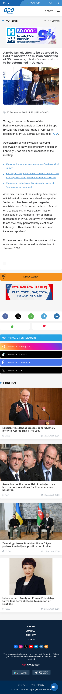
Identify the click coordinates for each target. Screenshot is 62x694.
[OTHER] (57, 11)
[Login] (57, 3)
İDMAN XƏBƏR (31, 276)
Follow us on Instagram (19, 346)
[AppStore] (41, 673)
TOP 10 (31, 639)
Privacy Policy (37, 685)
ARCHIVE (31, 635)
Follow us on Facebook (19, 362)
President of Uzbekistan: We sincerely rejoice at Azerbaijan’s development (30, 185)
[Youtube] (31, 647)
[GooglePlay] (21, 673)
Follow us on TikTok (17, 354)
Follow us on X (15, 370)
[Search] (50, 3)
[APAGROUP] (31, 665)
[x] (26, 647)
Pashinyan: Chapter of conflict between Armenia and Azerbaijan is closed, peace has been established (32, 175)
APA (55, 133)
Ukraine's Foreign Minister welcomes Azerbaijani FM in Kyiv (32, 166)
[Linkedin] (41, 647)
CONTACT (31, 630)
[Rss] (46, 647)
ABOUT (31, 626)
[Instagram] (21, 647)
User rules (23, 685)
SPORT (49, 11)
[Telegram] (36, 647)
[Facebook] (16, 647)
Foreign (55, 20)
